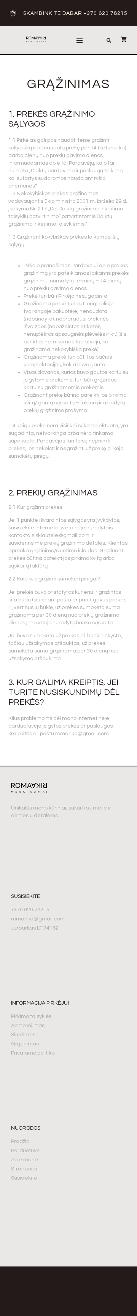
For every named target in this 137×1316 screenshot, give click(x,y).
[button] (79, 40)
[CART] (120, 39)
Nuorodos (25, 1128)
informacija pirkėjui (40, 1003)
